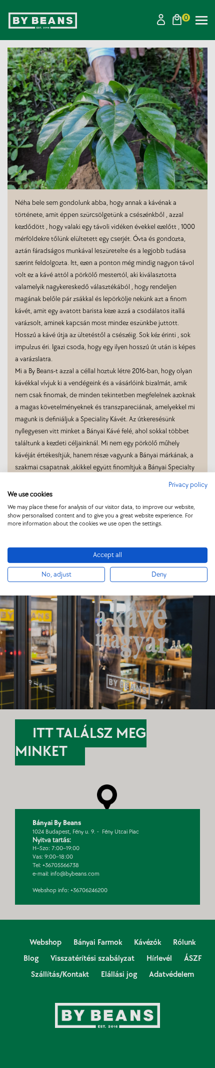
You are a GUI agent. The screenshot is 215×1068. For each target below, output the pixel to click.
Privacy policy (188, 485)
